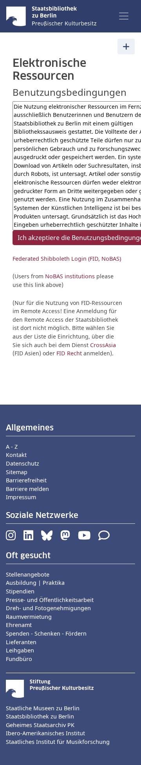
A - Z (12, 446)
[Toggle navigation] (124, 16)
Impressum (21, 497)
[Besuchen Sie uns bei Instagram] (11, 537)
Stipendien (20, 591)
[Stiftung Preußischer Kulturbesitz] (50, 688)
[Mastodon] (65, 537)
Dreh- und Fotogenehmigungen (48, 608)
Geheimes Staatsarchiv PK (40, 725)
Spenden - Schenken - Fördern (46, 633)
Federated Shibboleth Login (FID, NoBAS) (67, 258)
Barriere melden (27, 489)
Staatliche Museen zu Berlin (43, 708)
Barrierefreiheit (26, 480)
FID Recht (69, 353)
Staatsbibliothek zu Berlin (40, 716)
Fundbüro (19, 659)
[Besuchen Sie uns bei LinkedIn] (28, 537)
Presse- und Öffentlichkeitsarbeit (50, 600)
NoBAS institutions (70, 276)
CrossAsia (103, 345)
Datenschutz (22, 463)
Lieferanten (21, 642)
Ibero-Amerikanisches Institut (45, 733)
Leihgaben (20, 650)
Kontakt (16, 455)
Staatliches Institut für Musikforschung (58, 741)
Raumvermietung (29, 616)
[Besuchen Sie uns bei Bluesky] (46, 537)
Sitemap (16, 472)
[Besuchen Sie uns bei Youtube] (84, 537)
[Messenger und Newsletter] (104, 537)
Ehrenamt (19, 625)
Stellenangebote (27, 574)
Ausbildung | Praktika (35, 582)
